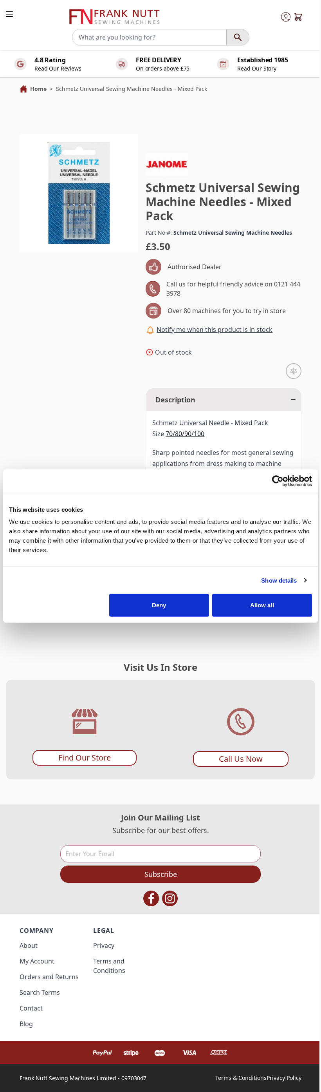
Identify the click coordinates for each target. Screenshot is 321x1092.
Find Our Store (84, 757)
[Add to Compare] (293, 371)
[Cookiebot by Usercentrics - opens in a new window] (277, 481)
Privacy (103, 945)
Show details (279, 580)
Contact (31, 1008)
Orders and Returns (49, 976)
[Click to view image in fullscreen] (79, 193)
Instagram (170, 898)
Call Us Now (241, 758)
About (29, 945)
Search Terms (40, 992)
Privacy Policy (284, 1077)
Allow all (262, 605)
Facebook (151, 898)
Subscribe (160, 874)
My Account (37, 961)
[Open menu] (9, 14)
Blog (26, 1024)
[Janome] (167, 164)
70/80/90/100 (185, 433)
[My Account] (286, 17)
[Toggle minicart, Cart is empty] (298, 17)
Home (38, 88)
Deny (159, 605)
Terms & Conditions (241, 1077)
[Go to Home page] (114, 17)
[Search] (237, 37)
